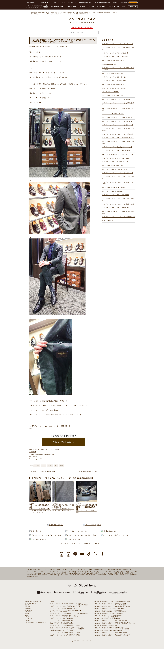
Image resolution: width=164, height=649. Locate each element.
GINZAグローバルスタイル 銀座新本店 (112, 73)
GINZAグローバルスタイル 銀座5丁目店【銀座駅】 (62, 618)
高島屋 (61, 465)
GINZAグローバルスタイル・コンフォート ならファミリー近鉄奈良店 (118, 183)
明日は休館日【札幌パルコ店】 (88, 471)
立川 (56, 465)
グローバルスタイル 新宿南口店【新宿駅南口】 (61, 622)
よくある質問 (28, 608)
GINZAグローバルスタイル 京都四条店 (112, 191)
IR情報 (108, 2)
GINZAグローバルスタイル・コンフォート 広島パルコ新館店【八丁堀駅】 (112, 628)
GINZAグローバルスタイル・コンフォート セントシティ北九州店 (118, 212)
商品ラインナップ (73, 6)
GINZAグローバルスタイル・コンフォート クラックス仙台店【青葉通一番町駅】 (69, 605)
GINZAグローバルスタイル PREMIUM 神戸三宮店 (115, 195)
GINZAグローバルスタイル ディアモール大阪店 (115, 162)
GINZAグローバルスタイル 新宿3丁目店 (113, 60)
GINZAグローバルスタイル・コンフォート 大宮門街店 (117, 121)
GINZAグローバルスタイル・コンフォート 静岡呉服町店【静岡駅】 (110, 603)
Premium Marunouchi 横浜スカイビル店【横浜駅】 (62, 630)
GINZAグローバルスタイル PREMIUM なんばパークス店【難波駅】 (110, 611)
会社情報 (102, 2)
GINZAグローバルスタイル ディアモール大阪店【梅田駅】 (108, 615)
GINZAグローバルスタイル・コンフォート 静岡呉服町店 (117, 134)
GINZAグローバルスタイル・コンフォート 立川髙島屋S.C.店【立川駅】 (67, 627)
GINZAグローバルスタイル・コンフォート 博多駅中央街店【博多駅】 (111, 632)
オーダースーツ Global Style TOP (33, 601)
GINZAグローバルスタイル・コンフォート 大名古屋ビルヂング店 (118, 142)
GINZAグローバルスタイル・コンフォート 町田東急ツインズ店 (118, 109)
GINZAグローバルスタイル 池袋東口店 (112, 95)
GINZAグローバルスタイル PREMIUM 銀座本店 (115, 53)
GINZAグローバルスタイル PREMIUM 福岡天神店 (115, 207)
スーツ (43, 465)
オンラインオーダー (107, 220)
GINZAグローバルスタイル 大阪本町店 (112, 165)
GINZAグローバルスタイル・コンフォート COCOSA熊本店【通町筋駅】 (112, 635)
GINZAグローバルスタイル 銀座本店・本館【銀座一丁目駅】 (64, 617)
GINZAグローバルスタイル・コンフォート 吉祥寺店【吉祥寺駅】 (65, 625)
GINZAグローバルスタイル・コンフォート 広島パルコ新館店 (118, 199)
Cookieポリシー (28, 620)
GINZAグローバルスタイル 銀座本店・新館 (114, 80)
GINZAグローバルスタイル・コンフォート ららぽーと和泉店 (118, 177)
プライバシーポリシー (30, 618)
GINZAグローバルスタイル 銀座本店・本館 (114, 77)
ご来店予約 (133, 7)
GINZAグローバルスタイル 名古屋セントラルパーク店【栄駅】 (109, 608)
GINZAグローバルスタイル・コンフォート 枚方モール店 (117, 173)
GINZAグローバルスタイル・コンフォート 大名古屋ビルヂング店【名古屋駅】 (113, 606)
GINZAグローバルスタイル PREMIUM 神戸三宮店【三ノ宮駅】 (109, 627)
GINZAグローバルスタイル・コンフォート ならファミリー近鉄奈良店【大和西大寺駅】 (115, 623)
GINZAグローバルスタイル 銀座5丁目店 (113, 84)
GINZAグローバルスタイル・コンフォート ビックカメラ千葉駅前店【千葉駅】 (113, 601)
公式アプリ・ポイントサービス (118, 6)
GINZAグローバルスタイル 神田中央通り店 (114, 88)
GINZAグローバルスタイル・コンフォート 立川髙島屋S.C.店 (118, 103)
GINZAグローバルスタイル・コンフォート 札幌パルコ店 (117, 44)
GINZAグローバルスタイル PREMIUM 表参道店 (115, 56)
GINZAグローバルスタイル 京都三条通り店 (114, 187)
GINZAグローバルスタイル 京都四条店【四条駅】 (106, 625)
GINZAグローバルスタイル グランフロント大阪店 (115, 158)
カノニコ (36, 465)
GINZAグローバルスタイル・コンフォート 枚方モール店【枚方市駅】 (111, 620)
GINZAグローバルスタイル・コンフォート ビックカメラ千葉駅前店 (118, 129)
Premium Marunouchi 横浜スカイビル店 (113, 114)
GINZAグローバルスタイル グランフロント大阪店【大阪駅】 (109, 613)
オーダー (50, 465)
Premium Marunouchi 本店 (109, 64)
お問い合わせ (123, 2)
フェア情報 (91, 6)
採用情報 (115, 2)
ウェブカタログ (28, 610)
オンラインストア (102, 6)
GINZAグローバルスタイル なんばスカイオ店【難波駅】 (108, 618)
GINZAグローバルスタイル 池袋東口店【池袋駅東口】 (63, 623)
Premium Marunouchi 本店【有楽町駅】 (59, 611)
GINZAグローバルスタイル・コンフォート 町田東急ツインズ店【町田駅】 (67, 628)
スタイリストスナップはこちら (82, 28)
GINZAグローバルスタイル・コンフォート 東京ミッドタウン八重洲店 (118, 68)
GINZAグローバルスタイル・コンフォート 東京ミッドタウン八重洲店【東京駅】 (69, 613)
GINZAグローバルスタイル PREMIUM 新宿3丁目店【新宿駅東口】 (65, 610)
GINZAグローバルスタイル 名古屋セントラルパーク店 (117, 147)
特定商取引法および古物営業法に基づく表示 (35, 622)
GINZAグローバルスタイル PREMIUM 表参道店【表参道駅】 (64, 608)
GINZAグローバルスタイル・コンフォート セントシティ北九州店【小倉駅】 (112, 634)
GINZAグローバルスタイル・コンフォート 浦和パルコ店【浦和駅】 (66, 635)
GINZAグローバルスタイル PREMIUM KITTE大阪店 (116, 150)
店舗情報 (82, 6)
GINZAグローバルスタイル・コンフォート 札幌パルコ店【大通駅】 (66, 603)
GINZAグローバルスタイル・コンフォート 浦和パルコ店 (117, 125)
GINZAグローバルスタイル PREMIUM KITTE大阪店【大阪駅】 (109, 610)
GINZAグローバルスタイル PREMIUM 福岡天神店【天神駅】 (109, 630)
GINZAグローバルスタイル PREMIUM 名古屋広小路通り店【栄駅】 (110, 605)
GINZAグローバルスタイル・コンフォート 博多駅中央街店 (118, 204)
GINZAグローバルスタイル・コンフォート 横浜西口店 (117, 117)
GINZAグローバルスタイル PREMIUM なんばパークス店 (117, 154)
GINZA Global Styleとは (58, 6)
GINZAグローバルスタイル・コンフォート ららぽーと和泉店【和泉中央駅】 (112, 622)
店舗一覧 (27, 605)
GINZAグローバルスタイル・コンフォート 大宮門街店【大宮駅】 (65, 634)
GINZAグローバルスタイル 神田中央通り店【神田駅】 (63, 620)
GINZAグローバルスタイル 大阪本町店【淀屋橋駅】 (107, 617)
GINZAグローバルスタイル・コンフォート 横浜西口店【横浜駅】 (65, 632)
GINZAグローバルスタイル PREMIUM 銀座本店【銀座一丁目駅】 (65, 606)
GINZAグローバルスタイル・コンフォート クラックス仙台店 (118, 48)
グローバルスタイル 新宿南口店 (110, 92)
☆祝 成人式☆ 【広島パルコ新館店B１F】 (42, 471)
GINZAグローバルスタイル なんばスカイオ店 (114, 169)
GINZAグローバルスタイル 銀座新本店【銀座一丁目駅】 (63, 615)
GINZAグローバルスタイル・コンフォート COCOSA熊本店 (118, 217)
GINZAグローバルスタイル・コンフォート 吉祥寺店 (116, 99)
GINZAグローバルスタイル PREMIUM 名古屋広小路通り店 (118, 138)
